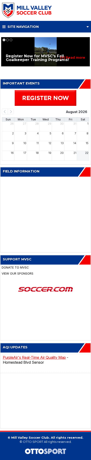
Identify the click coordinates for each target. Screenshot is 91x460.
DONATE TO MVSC (15, 267)
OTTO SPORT (33, 442)
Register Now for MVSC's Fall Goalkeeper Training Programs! (37, 58)
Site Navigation (23, 27)
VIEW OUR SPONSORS (17, 273)
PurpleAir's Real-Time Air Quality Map (34, 357)
